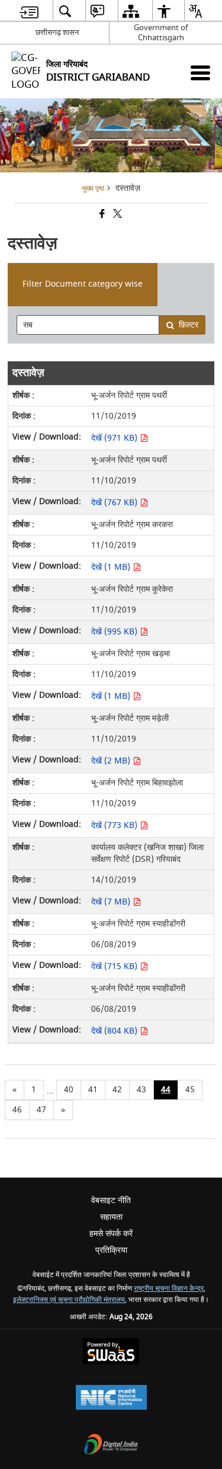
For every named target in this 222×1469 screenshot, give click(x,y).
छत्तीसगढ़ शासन (57, 32)
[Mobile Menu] (200, 72)
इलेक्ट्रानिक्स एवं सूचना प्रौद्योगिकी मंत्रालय (69, 1300)
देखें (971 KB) (115, 438)
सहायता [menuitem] (111, 1217)
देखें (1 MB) (112, 567)
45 (190, 1089)
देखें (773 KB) (115, 825)
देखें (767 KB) (115, 502)
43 (141, 1089)
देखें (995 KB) (115, 632)
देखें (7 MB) (112, 902)
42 (117, 1089)
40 (68, 1089)
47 (41, 1110)
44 (165, 1089)
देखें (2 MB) (112, 761)
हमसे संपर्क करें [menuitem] (111, 1233)
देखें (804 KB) (115, 1031)
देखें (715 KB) (115, 966)
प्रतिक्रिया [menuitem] (111, 1250)
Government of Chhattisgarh (161, 32)
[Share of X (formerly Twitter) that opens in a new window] (116, 215)
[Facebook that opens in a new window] (101, 215)
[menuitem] (29, 11)
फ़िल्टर (188, 325)
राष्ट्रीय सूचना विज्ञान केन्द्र (169, 1289)
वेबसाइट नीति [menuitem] (111, 1200)
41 (93, 1089)
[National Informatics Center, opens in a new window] (111, 1399)
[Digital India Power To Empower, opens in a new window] (111, 1445)
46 (17, 1110)
